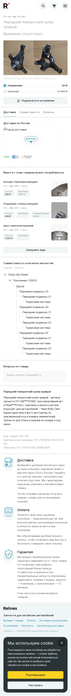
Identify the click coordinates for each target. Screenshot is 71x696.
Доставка (9, 112)
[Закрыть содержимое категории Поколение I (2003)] (10, 280)
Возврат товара (13, 620)
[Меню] (65, 6)
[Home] (6, 6)
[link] (35, 188)
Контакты (27, 625)
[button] (35, 57)
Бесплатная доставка (50, 625)
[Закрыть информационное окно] (61, 643)
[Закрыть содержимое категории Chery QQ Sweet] (5, 274)
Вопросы (48, 112)
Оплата (31, 620)
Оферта (8, 630)
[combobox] (43, 6)
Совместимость (29, 112)
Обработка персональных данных (37, 630)
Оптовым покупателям (53, 620)
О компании (10, 625)
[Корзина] (54, 6)
